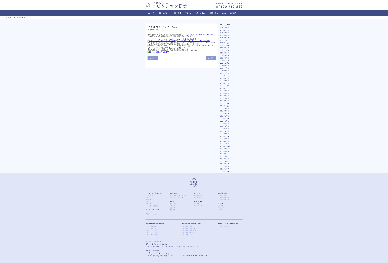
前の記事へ (153, 58)
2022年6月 (223, 35)
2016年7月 (223, 123)
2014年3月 (223, 164)
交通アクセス (198, 196)
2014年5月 (223, 159)
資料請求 (233, 13)
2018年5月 (223, 98)
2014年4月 (223, 161)
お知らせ (148, 198)
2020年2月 (223, 73)
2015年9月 (223, 139)
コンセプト (151, 13)
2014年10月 (224, 146)
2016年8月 (223, 121)
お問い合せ (149, 202)
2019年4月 (223, 81)
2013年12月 (224, 171)
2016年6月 (223, 126)
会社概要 (221, 206)
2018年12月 (224, 86)
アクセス (188, 13)
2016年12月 (224, 118)
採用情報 (148, 204)
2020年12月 (224, 63)
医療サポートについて (176, 198)
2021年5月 (223, 55)
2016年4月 (223, 131)
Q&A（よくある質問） (152, 206)
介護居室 (172, 208)
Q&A (224, 13)
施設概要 (172, 210)
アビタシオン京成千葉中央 (190, 228)
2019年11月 (224, 75)
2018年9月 (223, 91)
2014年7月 (223, 154)
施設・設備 (177, 13)
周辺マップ (197, 198)
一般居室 (172, 206)
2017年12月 (224, 103)
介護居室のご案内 (223, 200)
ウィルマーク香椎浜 (152, 230)
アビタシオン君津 (223, 226)
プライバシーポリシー (225, 208)
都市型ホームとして (152, 214)
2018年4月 (223, 101)
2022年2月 (223, 38)
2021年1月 (223, 60)
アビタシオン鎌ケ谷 (188, 232)
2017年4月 (223, 113)
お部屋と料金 (213, 13)
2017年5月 (223, 111)
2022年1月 (223, 40)
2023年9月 (223, 28)
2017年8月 (223, 108)
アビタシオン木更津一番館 (190, 230)
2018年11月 (224, 88)
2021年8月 (223, 48)
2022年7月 (223, 33)
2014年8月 (223, 151)
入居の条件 (197, 204)
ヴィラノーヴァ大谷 (152, 232)
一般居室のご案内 (223, 198)
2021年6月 (223, 53)
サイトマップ (222, 210)
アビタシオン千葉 (187, 226)
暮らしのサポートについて (178, 196)
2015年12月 (224, 136)
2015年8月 (223, 141)
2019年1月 (223, 83)
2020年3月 (223, 70)
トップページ (149, 196)
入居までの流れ (198, 206)
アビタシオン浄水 (151, 228)
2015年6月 (223, 144)
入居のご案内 (200, 13)
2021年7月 (223, 50)
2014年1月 (223, 169)
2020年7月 (223, 68)
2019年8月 (223, 78)
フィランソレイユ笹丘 (152, 234)
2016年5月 (223, 128)
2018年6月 (223, 96)
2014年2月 (223, 166)
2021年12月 (224, 43)
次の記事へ (211, 58)
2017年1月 (223, 116)
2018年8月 (223, 93)
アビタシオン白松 (187, 234)
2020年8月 (223, 65)
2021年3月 (223, 58)
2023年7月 (223, 30)
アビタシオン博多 (151, 226)
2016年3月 (223, 133)
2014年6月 (223, 156)
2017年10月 (224, 106)
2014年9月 (223, 149)
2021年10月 (224, 45)
